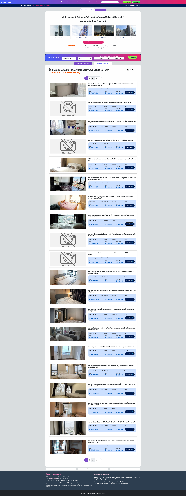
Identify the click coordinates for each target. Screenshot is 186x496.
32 (96, 78)
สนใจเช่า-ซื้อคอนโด (80, 2)
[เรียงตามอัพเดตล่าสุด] (132, 70)
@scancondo (53, 479)
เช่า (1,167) (83, 64)
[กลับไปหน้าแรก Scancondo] (21, 5)
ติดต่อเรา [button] (89, 2)
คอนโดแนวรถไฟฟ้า (52, 469)
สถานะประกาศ (65, 56)
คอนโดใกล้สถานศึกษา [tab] (88, 10)
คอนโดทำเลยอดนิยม (84, 469)
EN (96, 2)
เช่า (25, 5)
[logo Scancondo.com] (8, 2)
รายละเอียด (129, 92)
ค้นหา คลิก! (133, 57)
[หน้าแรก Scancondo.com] (61, 2)
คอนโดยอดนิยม (115, 469)
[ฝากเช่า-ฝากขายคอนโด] (126, 2)
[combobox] (110, 2)
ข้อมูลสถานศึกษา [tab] (100, 10)
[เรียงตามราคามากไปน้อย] (130, 70)
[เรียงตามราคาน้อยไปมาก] (128, 70)
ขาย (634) (102, 64)
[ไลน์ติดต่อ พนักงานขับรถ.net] (136, 2)
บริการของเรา (70, 2)
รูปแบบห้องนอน (82, 56)
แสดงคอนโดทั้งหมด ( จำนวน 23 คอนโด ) (93, 42)
